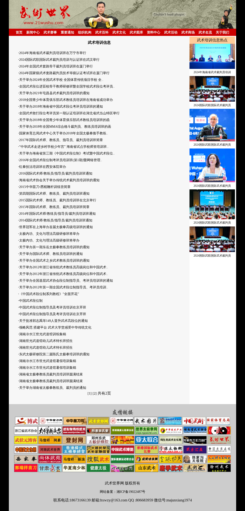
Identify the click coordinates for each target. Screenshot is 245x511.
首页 (19, 32)
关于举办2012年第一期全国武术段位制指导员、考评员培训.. (63, 287)
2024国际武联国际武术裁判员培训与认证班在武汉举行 (59, 59)
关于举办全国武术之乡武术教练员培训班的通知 (54, 260)
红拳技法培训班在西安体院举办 (42, 167)
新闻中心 (33, 32)
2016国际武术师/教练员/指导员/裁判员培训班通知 (55, 173)
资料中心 (153, 32)
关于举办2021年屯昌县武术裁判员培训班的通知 (54, 93)
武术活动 (171, 32)
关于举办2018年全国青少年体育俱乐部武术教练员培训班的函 (64, 120)
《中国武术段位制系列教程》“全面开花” (49, 294)
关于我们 (222, 32)
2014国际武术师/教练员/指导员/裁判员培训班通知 (55, 220)
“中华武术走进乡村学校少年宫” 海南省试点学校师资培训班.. (64, 146)
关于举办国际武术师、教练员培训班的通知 (51, 254)
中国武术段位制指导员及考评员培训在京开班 (52, 307)
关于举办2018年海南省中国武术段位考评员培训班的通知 (61, 106)
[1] (90, 393)
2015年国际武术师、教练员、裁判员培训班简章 (54, 207)
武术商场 (188, 32)
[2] (95, 393)
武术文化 (119, 32)
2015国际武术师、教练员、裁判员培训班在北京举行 (57, 200)
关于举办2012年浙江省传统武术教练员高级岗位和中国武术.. (63, 267)
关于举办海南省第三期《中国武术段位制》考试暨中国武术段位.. (67, 153)
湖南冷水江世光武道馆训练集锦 (42, 334)
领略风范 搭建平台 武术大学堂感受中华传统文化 (55, 327)
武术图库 (136, 32)
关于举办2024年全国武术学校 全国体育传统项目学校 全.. (61, 80)
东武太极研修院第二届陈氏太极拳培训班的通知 (54, 354)
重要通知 (67, 32)
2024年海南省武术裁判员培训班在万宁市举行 (52, 53)
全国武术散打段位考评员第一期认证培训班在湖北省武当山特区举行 (69, 113)
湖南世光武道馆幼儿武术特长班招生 (46, 341)
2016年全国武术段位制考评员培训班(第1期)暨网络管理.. (60, 160)
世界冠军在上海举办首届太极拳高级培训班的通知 (56, 227)
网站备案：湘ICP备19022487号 (122, 492)
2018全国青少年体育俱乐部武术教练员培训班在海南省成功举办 (66, 100)
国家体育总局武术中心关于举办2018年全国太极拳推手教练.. (63, 133)
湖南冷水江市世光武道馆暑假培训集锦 (47, 361)
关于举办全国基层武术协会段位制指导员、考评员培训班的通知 (66, 280)
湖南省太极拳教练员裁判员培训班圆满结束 (51, 374)
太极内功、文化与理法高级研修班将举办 (49, 234)
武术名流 (205, 32)
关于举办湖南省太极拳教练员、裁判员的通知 (52, 388)
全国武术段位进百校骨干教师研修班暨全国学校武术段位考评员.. (67, 86)
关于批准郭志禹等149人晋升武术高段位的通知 (53, 321)
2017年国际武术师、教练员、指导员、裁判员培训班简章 (61, 140)
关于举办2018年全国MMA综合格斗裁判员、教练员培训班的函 (65, 126)
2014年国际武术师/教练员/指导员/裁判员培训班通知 (57, 213)
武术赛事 (50, 32)
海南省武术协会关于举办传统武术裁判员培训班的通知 (59, 180)
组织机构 (84, 32)
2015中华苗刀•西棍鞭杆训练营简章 (45, 187)
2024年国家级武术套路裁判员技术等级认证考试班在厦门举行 (64, 73)
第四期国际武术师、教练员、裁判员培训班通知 (54, 193)
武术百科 (102, 32)
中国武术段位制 (31, 300)
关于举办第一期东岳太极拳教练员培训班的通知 (54, 247)
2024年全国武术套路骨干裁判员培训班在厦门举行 (56, 66)
